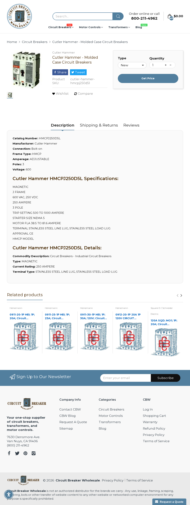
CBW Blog (67, 416)
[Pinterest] (25, 453)
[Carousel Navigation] (179, 295)
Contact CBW (70, 409)
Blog (102, 428)
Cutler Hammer (63, 52)
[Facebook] (9, 453)
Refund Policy (154, 428)
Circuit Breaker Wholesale (78, 480)
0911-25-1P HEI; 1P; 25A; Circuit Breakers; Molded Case (57, 316)
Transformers (110, 422)
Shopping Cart (154, 416)
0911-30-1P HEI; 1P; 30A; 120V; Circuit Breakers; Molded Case (92, 316)
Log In (148, 409)
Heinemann (16, 308)
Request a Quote (171, 501)
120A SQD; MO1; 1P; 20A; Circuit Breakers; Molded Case (164, 322)
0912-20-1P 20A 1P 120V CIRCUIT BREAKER (128, 316)
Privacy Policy (153, 435)
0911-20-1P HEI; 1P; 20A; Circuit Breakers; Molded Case (22, 316)
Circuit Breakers (111, 409)
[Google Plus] (33, 453)
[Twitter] (17, 453)
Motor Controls (111, 416)
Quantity (156, 58)
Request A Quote (73, 422)
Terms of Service (156, 441)
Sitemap (66, 428)
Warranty (150, 422)
